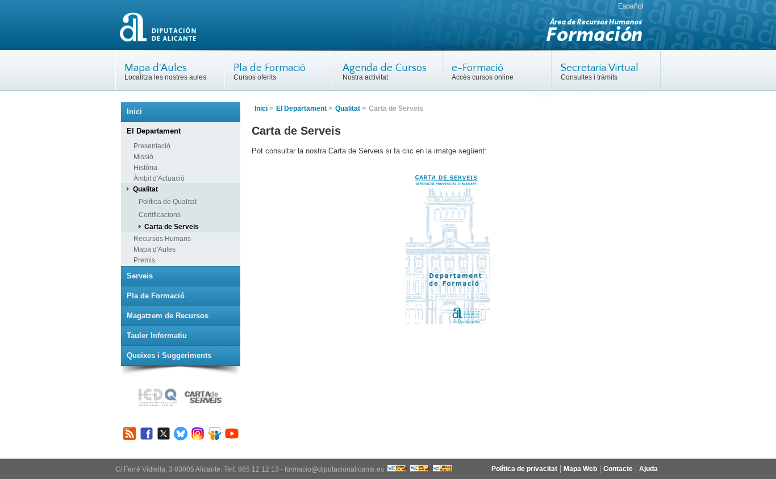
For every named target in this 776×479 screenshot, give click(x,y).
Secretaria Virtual (600, 68)
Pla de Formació (269, 68)
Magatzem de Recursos (167, 315)
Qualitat (347, 108)
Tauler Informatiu (157, 335)
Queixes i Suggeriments (169, 355)
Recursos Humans (162, 238)
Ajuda (648, 469)
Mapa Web (580, 469)
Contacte (618, 469)
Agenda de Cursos (385, 68)
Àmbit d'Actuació (159, 178)
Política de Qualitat (168, 201)
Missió (143, 156)
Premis (144, 260)
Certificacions (160, 214)
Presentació (151, 145)
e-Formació (477, 68)
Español (631, 6)
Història (145, 167)
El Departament (301, 108)
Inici (261, 108)
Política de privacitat (524, 469)
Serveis (140, 276)
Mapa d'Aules (155, 68)
